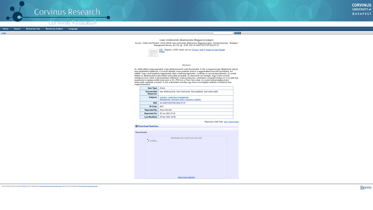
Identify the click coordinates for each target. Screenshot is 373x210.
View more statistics (186, 177)
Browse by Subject (54, 29)
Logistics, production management (174, 97)
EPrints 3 (25, 186)
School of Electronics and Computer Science (51, 186)
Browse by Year (33, 29)
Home (5, 29)
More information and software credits (88, 186)
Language (73, 29)
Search (17, 29)
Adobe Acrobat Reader (215, 50)
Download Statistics (148, 126)
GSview (195, 50)
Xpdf (201, 50)
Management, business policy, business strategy (180, 99)
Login (3, 33)
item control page (231, 122)
